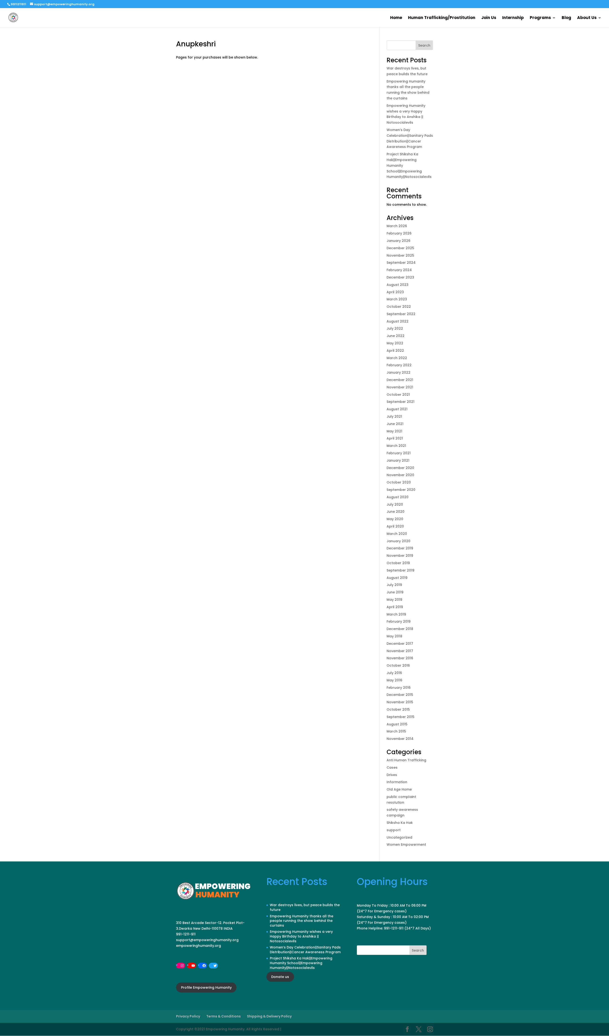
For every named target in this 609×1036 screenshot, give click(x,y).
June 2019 (395, 592)
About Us (587, 18)
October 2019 (398, 563)
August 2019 (397, 577)
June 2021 (395, 423)
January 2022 (398, 372)
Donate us (280, 976)
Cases (392, 767)
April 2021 (395, 438)
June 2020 (395, 511)
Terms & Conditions (223, 1016)
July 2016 (394, 672)
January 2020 (398, 541)
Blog (566, 18)
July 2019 (394, 584)
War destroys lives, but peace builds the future (305, 907)
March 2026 (397, 226)
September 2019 (400, 570)
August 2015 (397, 724)
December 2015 (400, 694)
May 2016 (394, 680)
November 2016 (400, 658)
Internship (513, 18)
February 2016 (399, 687)
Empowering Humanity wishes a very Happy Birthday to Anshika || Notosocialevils (301, 936)
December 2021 (400, 379)
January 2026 (398, 240)
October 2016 (398, 665)
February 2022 (399, 365)
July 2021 (394, 416)
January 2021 (398, 460)
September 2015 (400, 716)
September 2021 (400, 401)
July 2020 (395, 504)
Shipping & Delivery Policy (269, 1016)
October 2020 (399, 482)
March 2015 (396, 731)
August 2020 (397, 497)
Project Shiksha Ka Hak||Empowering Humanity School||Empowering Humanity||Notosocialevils (301, 963)
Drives (392, 774)
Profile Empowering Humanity (206, 987)
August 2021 (397, 409)
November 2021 (400, 387)
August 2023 (397, 284)
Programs (540, 18)
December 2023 (400, 277)
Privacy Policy (188, 1016)
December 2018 (400, 628)
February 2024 (399, 270)
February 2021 (399, 453)
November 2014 (400, 738)
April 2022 (395, 350)
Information (397, 782)
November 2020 (400, 475)
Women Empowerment (406, 844)
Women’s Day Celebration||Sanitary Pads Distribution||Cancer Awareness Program (305, 949)
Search (424, 45)
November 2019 (400, 555)
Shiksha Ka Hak (400, 822)
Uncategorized (399, 837)
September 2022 (401, 314)
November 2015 (400, 702)
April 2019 (395, 607)
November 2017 (400, 651)
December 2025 (400, 248)
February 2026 (399, 233)
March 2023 (397, 299)
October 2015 (398, 709)
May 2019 (394, 599)
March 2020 (397, 533)
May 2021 (394, 431)
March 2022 (397, 358)
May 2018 (394, 636)
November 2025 (400, 255)
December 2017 (400, 643)
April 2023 (395, 292)
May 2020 (395, 519)
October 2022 (399, 306)
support (394, 830)
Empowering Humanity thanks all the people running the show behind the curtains (301, 921)
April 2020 (395, 526)
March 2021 (396, 445)
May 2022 (395, 343)
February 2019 (399, 621)
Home (396, 18)
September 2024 (401, 262)
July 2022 (395, 328)
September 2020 (401, 489)
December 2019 (400, 548)
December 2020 (400, 467)
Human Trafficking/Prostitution (441, 18)
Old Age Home (399, 789)
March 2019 (396, 614)
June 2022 (395, 335)
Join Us (488, 18)
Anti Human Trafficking (406, 760)
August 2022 (397, 321)
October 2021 (398, 394)
